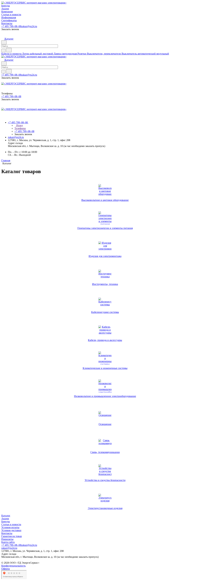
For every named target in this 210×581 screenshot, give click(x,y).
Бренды (5, 521)
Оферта (5, 568)
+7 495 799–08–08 (11, 26)
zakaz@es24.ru (29, 26)
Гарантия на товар (11, 536)
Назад (19, 125)
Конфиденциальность (13, 565)
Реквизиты (7, 539)
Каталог (5, 515)
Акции (5, 518)
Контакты (6, 533)
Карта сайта (8, 542)
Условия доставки (11, 530)
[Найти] (9, 50)
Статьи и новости (11, 524)
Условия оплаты (10, 527)
